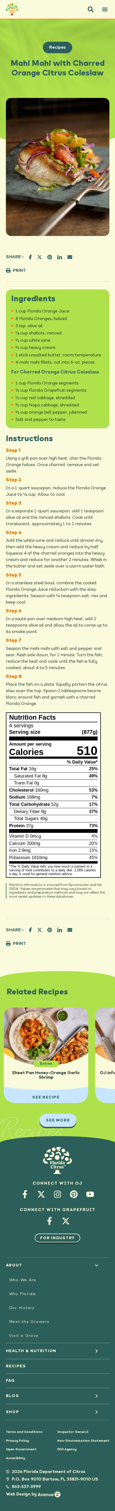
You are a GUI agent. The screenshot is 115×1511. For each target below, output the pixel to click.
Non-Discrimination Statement (83, 1441)
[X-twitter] (41, 1194)
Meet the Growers (29, 1322)
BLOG (12, 1396)
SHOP (12, 1412)
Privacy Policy (17, 1441)
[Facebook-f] (25, 1194)
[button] (90, 9)
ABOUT (14, 1265)
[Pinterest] (74, 1194)
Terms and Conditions (24, 1432)
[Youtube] (90, 1194)
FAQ (10, 1381)
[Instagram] (58, 1194)
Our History (22, 1308)
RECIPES (16, 1366)
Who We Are (23, 1280)
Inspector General (72, 1432)
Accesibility (15, 1458)
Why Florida (22, 1294)
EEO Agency (66, 1449)
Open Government (21, 1449)
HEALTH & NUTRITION (31, 1351)
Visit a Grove (24, 1336)
